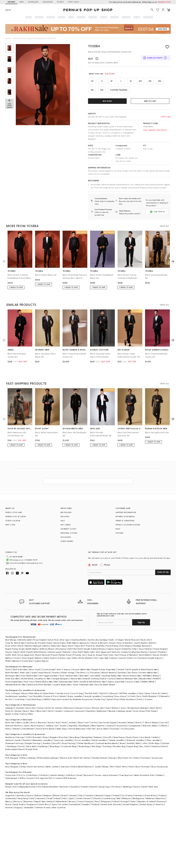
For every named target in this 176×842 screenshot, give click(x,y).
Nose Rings (75, 737)
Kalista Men (76, 678)
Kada (115, 743)
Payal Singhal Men (13, 681)
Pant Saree (151, 711)
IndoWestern (28, 729)
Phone (107, 564)
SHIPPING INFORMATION (126, 512)
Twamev (56, 672)
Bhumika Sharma (140, 652)
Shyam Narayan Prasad (46, 655)
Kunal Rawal (44, 672)
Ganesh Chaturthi (89, 787)
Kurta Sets (31, 708)
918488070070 (164, 2)
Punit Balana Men (29, 675)
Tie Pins (93, 722)
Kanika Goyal (65, 655)
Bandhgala (84, 725)
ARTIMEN (147, 675)
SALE (62, 521)
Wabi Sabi (25, 672)
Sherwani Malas (149, 725)
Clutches (165, 743)
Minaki (63, 696)
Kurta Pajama (37, 725)
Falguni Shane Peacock (128, 640)
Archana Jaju (64, 658)
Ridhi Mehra (72, 643)
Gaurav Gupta (12, 652)
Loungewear (135, 725)
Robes (131, 722)
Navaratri (64, 787)
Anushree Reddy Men (111, 675)
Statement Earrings (14, 743)
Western (16, 729)
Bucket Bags (84, 746)
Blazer (105, 766)
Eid (39, 787)
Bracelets (37, 737)
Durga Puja (104, 787)
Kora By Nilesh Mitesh (105, 684)
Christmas (116, 787)
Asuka (34, 672)
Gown (87, 708)
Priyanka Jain (79, 655)
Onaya (112, 643)
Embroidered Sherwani (82, 766)
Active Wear (102, 729)
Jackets (58, 711)
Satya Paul (53, 640)
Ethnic (8, 729)
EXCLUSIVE (64, 516)
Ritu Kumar (61, 649)
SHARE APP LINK (163, 572)
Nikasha (66, 652)
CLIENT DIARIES (66, 541)
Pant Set (91, 729)
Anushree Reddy (78, 640)
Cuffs (28, 737)
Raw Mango (11, 640)
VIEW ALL (164, 226)
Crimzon (149, 699)
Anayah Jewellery (92, 696)
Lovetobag (108, 696)
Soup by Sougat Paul (97, 655)
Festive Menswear (77, 729)
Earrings (20, 737)
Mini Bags (96, 746)
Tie (122, 729)
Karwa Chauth (140, 787)
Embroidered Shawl (14, 749)
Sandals (130, 743)
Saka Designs (11, 778)
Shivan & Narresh (99, 643)
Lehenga (32, 758)
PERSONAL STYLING (68, 533)
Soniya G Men (133, 681)
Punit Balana (126, 646)
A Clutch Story (134, 696)
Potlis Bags (154, 743)
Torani (17, 658)
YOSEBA (94, 46)
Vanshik (121, 669)
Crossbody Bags (69, 746)
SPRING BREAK (148, 681)
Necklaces (10, 737)
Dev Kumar (133, 672)
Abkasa (155, 675)
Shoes (122, 743)
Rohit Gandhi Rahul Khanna (33, 652)
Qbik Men (83, 675)
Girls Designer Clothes (15, 758)
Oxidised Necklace (104, 743)
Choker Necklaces (85, 743)
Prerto (140, 699)
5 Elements (164, 696)
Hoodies (122, 722)
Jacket (98, 766)
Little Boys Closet (74, 775)
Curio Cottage (12, 693)
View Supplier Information (155, 130)
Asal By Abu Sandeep (98, 640)
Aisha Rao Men (12, 678)
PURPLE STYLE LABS (13, 512)
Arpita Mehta (145, 655)
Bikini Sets (41, 711)
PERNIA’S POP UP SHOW (15, 516)
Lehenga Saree (124, 711)
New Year (153, 787)
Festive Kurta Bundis (45, 729)
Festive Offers (26, 714)
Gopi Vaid (114, 655)
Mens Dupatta (97, 725)
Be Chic (9, 699)
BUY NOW (107, 101)
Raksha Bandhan (50, 787)
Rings (45, 737)
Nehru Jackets (52, 766)
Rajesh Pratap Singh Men (103, 669)
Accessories (121, 725)
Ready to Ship (11, 714)
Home (8, 38)
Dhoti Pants (155, 708)
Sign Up (141, 622)
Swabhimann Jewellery (16, 696)
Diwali (8, 787)
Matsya (8, 658)
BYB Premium (70, 778)
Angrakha (73, 725)
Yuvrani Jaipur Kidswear (106, 775)
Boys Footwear (143, 766)
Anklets (155, 737)
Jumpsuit (110, 725)
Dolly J (112, 640)
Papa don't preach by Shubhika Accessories (72, 699)
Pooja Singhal (39, 640)
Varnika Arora (62, 693)
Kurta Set (78, 758)
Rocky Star (146, 640)
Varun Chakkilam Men (83, 684)
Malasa (38, 658)
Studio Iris (131, 658)
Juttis (144, 743)
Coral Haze (19, 699)
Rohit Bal (72, 649)
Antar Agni (64, 640)
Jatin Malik (95, 675)
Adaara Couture (117, 658)
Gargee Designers (60, 678)
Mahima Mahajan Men (127, 678)
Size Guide (109, 73)
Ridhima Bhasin (47, 649)
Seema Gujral (113, 649)
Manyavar (84, 643)
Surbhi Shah (10, 655)
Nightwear (102, 711)
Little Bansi (32, 775)
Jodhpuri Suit (52, 725)
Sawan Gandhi (160, 655)
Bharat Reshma (109, 672)
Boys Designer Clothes (15, 766)
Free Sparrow (126, 775)
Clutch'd (102, 693)
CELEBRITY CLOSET (68, 529)
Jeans (26, 725)
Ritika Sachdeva (127, 699)
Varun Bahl (77, 652)
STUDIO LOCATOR (12, 521)
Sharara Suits (66, 758)
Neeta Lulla (89, 652)
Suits (58, 722)
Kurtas (51, 722)
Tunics (123, 708)
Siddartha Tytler (129, 649)
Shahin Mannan (12, 661)
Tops (108, 708)
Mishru (46, 646)
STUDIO (60, 2)
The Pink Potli (91, 693)
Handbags (12, 746)
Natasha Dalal (24, 640)
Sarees (40, 708)
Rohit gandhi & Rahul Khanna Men (142, 669)
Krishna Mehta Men (148, 672)
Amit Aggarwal (103, 652)
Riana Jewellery (75, 696)
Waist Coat (83, 722)
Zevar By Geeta (159, 693)
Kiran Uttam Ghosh (14, 646)
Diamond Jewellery (136, 740)
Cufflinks (163, 725)
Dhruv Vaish (34, 669)
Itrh (95, 658)
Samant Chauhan (158, 652)
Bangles (53, 737)
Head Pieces (119, 737)
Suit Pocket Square (108, 722)
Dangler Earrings (33, 743)
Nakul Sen (55, 646)
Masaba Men (145, 678)
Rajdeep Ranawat (142, 646)
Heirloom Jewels (13, 740)
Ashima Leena (54, 652)
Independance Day (27, 787)
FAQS (118, 529)
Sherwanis (69, 708)
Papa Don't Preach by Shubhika (89, 646)
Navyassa (88, 775)
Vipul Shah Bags (34, 699)
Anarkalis (20, 708)
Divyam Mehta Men (81, 669)
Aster (141, 693)
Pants (64, 722)
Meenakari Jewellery (42, 740)
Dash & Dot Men (20, 669)
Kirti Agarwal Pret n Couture (49, 778)
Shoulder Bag (119, 746)
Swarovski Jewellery (63, 740)
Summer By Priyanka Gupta (39, 643)
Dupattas (90, 711)
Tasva (8, 669)
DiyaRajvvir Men (43, 678)
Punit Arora (29, 681)
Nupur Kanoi (67, 646)
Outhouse (112, 693)
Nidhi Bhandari (150, 696)
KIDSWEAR (48, 2)
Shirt (112, 766)
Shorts (138, 722)
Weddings (127, 787)
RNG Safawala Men (63, 681)
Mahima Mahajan (33, 646)
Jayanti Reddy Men (62, 684)
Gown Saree (139, 711)
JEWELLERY (33, 2)
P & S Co (21, 775)
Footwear (114, 729)
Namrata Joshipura (121, 652)
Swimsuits (80, 711)
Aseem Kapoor (42, 661)
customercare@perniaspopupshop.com (25, 563)
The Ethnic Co (82, 672)
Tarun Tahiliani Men (68, 675)
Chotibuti (43, 775)
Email (94, 564)
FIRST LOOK (73, 2)
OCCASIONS (65, 537)
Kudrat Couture (107, 678)
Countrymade (48, 669)
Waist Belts (31, 746)
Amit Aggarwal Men (48, 675)
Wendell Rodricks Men (15, 684)
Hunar (148, 693)
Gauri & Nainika (124, 643)
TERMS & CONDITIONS (125, 521)
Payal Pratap (112, 646)
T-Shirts (146, 722)
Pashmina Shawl (159, 746)
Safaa (74, 658)
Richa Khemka (85, 658)
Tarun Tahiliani (145, 649)
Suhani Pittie (113, 699)
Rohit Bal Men (11, 672)
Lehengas (9, 708)
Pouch (21, 746)
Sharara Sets (98, 708)
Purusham (95, 672)
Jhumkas (46, 743)
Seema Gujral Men (116, 681)
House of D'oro (51, 696)
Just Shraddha (35, 696)
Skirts (50, 711)
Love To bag (77, 693)
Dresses (78, 708)
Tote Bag (107, 746)
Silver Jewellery (153, 740)
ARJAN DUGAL (27, 678)
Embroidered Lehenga (47, 758)
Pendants (27, 740)
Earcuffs (108, 737)
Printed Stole (31, 749)
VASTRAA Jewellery (128, 693)
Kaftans (115, 708)
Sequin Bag (132, 746)
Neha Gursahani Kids (144, 775)
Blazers (155, 722)
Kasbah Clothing (91, 678)
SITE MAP (119, 533)
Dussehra (75, 787)
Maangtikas (86, 737)
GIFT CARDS (65, 525)
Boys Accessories (160, 766)
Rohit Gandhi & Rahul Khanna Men (90, 681)
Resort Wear (29, 711)
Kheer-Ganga (68, 672)
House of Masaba (128, 655)
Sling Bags (54, 746)
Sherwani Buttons (13, 725)
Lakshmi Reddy (57, 775)
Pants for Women (13, 711)
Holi (14, 787)
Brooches (129, 729)
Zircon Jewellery (82, 740)
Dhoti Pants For (125, 758)
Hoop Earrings (68, 743)
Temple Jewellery (117, 740)
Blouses (112, 711)
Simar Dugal (27, 658)
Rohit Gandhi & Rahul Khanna (92, 649)
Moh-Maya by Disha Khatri (42, 693)
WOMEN (11, 2)
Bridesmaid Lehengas (138, 708)
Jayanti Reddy (140, 643)
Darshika (122, 672)
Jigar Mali (103, 658)
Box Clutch (145, 746)
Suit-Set (164, 722)
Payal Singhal (160, 649)
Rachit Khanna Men (132, 675)
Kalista (152, 643)
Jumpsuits (69, 711)
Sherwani (41, 722)
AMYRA (46, 699)
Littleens (159, 775)
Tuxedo (63, 725)
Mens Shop (62, 729)
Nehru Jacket (22, 722)
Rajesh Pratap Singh (14, 649)
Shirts (33, 722)
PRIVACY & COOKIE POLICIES (128, 525)
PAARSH (156, 678)
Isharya (24, 693)
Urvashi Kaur (27, 661)
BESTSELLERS (66, 512)
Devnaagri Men (12, 675)
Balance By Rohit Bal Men (39, 684)
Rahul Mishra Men (44, 681)
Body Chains (132, 737)
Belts (138, 743)
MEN (21, 2)
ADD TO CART (150, 101)
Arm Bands (145, 737)
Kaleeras (98, 737)
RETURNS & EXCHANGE (125, 516)
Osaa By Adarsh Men (15, 643)
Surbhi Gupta (49, 658)
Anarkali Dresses (99, 758)
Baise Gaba (59, 643)
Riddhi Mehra (32, 649)
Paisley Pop (99, 699)
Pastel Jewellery (99, 740)
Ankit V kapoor (64, 669)
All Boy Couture (26, 778)
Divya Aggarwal (25, 655)
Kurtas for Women (53, 708)
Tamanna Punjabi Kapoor (150, 658)
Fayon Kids (10, 775)
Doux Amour (120, 696)
